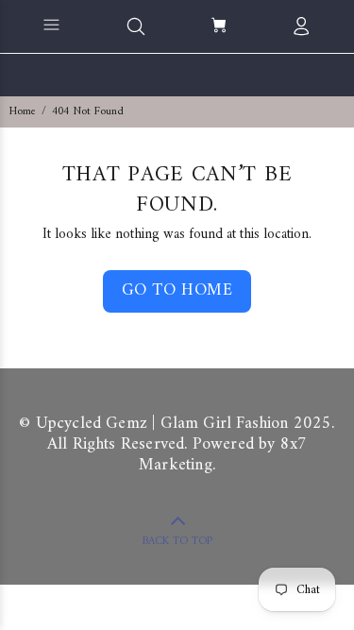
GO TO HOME (177, 290)
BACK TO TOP (177, 542)
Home (22, 112)
